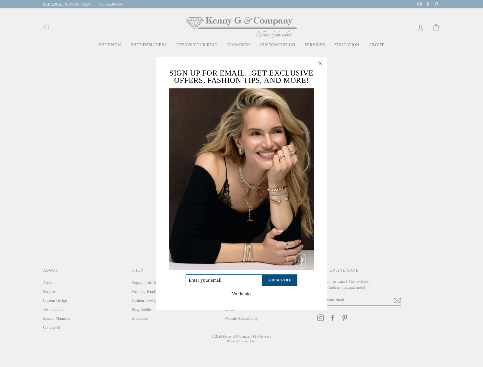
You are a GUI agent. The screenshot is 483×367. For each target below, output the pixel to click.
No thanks (241, 294)
